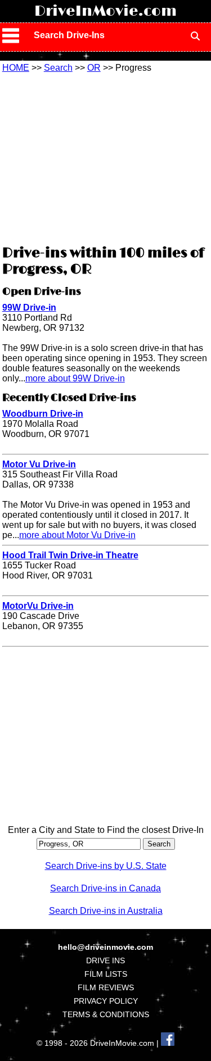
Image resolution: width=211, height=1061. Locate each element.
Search (58, 67)
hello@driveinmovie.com (105, 946)
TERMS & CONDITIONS (105, 1014)
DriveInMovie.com (105, 11)
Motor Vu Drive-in (39, 464)
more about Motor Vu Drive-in (77, 535)
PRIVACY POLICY (106, 1000)
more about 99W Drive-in (75, 378)
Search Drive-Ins (69, 35)
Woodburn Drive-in (42, 413)
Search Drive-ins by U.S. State (106, 866)
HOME (15, 67)
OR (94, 67)
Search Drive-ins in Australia (106, 911)
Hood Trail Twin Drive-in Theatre (70, 555)
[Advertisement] (105, 157)
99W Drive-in (29, 307)
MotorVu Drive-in (38, 606)
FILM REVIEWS (106, 987)
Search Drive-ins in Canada (105, 888)
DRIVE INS (105, 960)
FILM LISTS (105, 973)
